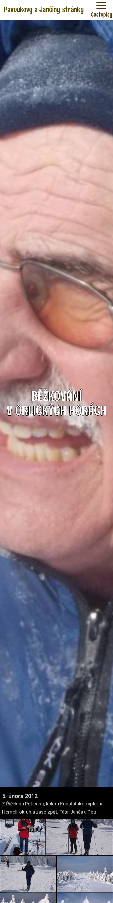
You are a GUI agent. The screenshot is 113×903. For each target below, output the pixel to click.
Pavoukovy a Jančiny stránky (44, 9)
